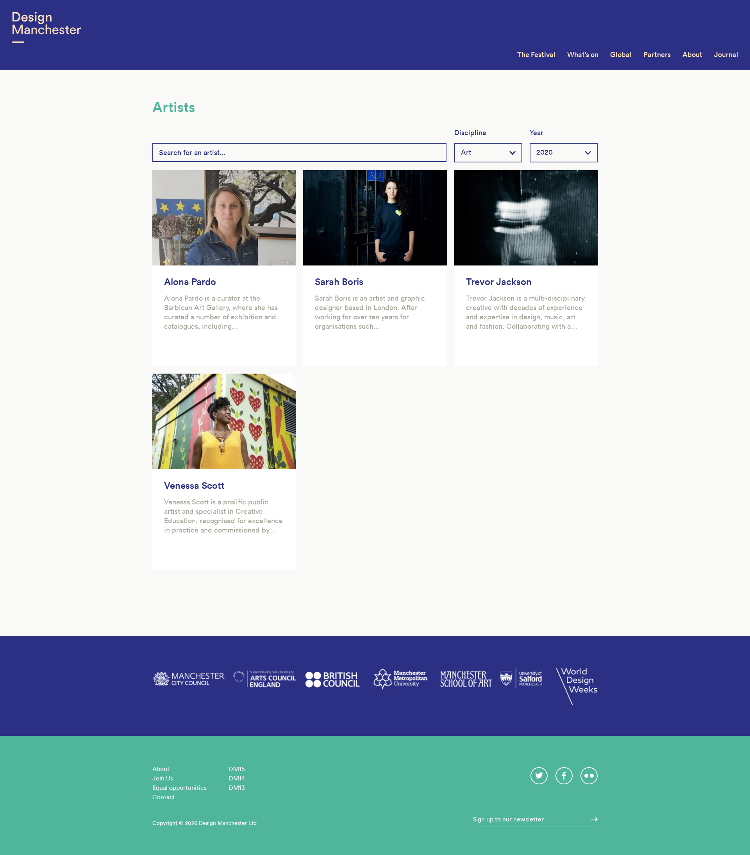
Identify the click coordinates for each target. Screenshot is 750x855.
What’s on (582, 54)
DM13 (237, 787)
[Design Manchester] (46, 35)
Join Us (162, 778)
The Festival (536, 54)
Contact (163, 797)
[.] (592, 819)
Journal (726, 54)
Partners (657, 54)
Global (621, 54)
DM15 (237, 769)
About (692, 54)
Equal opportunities (179, 787)
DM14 (237, 778)
